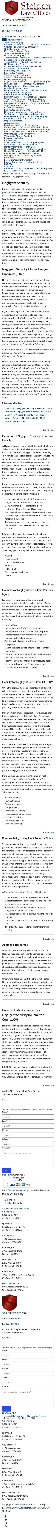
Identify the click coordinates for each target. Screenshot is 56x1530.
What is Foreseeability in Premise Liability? (25, 418)
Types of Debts (11, 62)
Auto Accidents (11, 123)
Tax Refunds (9, 114)
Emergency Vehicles (13, 138)
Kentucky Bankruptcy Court (17, 51)
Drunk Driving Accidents (15, 129)
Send (6, 1170)
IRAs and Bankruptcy (14, 108)
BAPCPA (8, 164)
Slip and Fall (10, 1199)
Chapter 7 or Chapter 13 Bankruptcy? (21, 47)
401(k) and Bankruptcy (15, 101)
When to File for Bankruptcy (17, 75)
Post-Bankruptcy (12, 97)
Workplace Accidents (29, 153)
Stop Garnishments (40, 103)
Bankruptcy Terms (34, 162)
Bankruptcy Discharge (34, 84)
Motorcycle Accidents (41, 129)
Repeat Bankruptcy (43, 58)
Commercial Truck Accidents (34, 127)
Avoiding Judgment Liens (16, 88)
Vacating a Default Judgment (17, 92)
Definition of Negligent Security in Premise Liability (28, 408)
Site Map (6, 1511)
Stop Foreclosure (33, 118)
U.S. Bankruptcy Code (14, 64)
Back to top (48, 430)
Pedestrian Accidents (14, 131)
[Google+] (6, 1526)
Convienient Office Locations (15, 1208)
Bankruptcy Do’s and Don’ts (17, 110)
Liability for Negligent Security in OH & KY (24, 414)
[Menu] (4, 39)
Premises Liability (36, 151)
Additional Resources (15, 421)
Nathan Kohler (26, 168)
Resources (9, 158)
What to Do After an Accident (18, 136)
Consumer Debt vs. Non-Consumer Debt (23, 66)
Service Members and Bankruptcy (19, 60)
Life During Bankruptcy (15, 112)
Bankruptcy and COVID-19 (17, 71)
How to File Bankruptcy (15, 79)
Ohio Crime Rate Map (12, 978)
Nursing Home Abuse (14, 151)
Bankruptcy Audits (38, 101)
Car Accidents (10, 127)
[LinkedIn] (6, 1523)
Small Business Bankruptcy (16, 53)
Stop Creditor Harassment (16, 105)
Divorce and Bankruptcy (15, 90)
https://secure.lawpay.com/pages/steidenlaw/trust (25, 1190)
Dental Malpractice (13, 147)
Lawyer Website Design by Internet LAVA (31, 1507)
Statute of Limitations (38, 131)
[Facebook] (5, 1516)
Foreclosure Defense (31, 62)
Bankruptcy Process (20, 36)
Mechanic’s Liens (39, 90)
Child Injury (9, 144)
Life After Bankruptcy (14, 116)
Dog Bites (30, 147)
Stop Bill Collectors (13, 121)
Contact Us (35, 36)
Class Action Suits (12, 142)
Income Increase (37, 112)
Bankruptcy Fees (31, 86)
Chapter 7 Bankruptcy (14, 44)
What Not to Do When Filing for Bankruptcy (24, 99)
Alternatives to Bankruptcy (16, 58)
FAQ (6, 171)
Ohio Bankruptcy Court (15, 49)
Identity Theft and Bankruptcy (18, 94)
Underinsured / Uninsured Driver (19, 134)
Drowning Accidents (33, 155)
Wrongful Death (11, 155)
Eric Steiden (9, 168)
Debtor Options (11, 86)
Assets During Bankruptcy (32, 114)
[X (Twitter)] (6, 1519)
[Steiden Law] (28, 7)
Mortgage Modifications (15, 103)
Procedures (9, 153)
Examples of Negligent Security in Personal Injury (28, 411)
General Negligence (13, 149)
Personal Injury (11, 140)
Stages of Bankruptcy (40, 81)
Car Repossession (12, 118)
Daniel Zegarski (44, 168)
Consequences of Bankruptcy (18, 68)
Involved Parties (11, 84)
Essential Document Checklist (18, 160)
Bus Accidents (31, 125)
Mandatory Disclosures (35, 97)
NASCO (6, 950)
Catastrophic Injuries (35, 142)
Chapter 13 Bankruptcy (40, 44)
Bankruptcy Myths (13, 162)
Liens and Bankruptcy (14, 55)
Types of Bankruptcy (13, 42)
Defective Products (28, 144)
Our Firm (6, 36)
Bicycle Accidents (12, 125)
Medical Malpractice (36, 149)
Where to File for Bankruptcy (17, 77)
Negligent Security (13, 1203)
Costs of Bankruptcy (37, 116)
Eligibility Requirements (15, 81)
